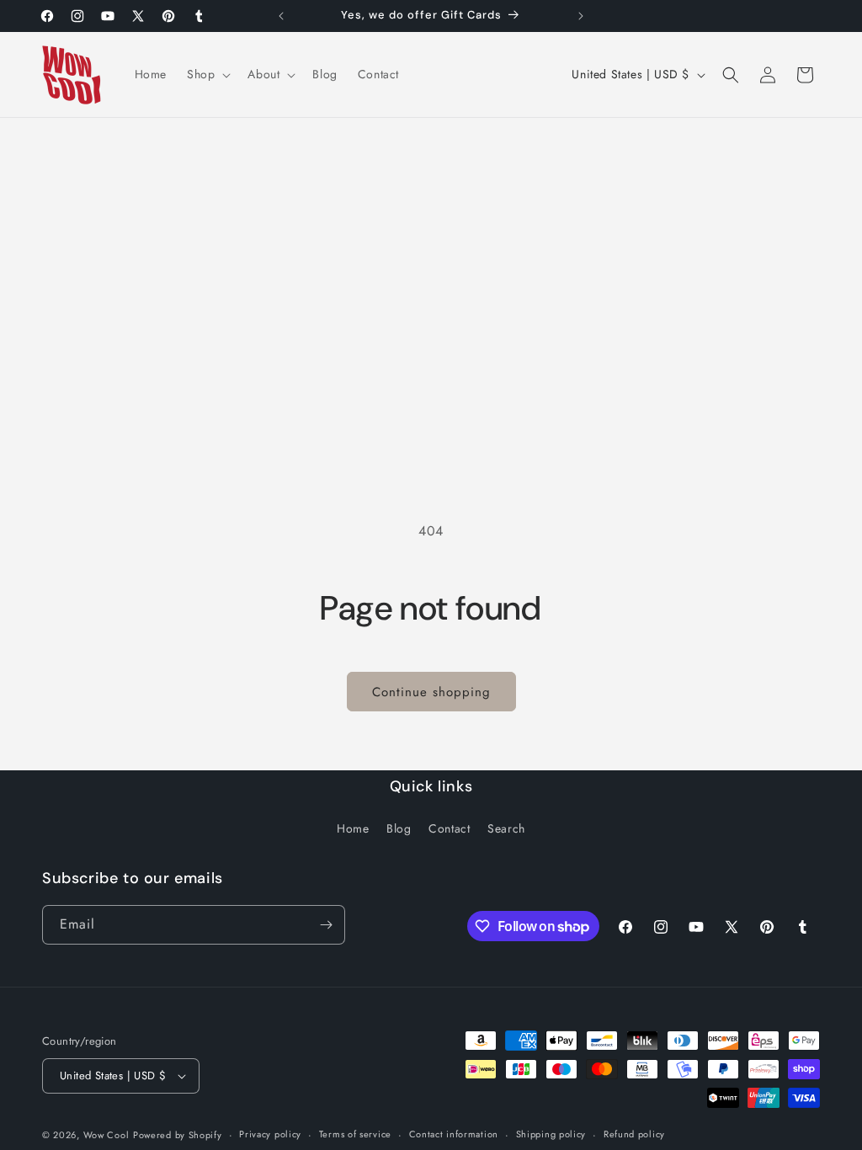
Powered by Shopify (177, 1135)
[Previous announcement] (281, 16)
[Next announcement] (580, 16)
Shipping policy (551, 1134)
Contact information (453, 1134)
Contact (449, 828)
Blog (398, 828)
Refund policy (634, 1134)
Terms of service (355, 1134)
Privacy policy (270, 1134)
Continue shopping (431, 692)
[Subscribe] (325, 925)
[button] (207, 74)
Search (506, 828)
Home (353, 828)
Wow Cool (106, 1135)
